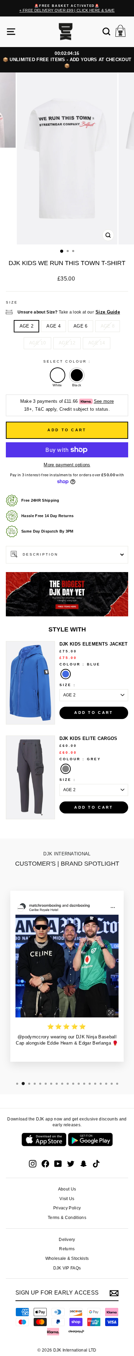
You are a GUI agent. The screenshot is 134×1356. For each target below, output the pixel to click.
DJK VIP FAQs (67, 1268)
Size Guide (108, 312)
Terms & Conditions (67, 1217)
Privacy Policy (67, 1208)
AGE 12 (67, 342)
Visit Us (67, 1198)
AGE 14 (96, 342)
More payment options (67, 464)
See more (104, 401)
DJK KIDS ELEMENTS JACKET (93, 644)
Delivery (67, 1239)
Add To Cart (93, 712)
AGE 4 (53, 326)
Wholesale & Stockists (67, 1258)
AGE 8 (108, 326)
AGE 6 (81, 326)
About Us (67, 1189)
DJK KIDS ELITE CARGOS (88, 738)
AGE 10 (37, 342)
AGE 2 (27, 326)
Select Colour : (67, 361)
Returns (67, 1248)
